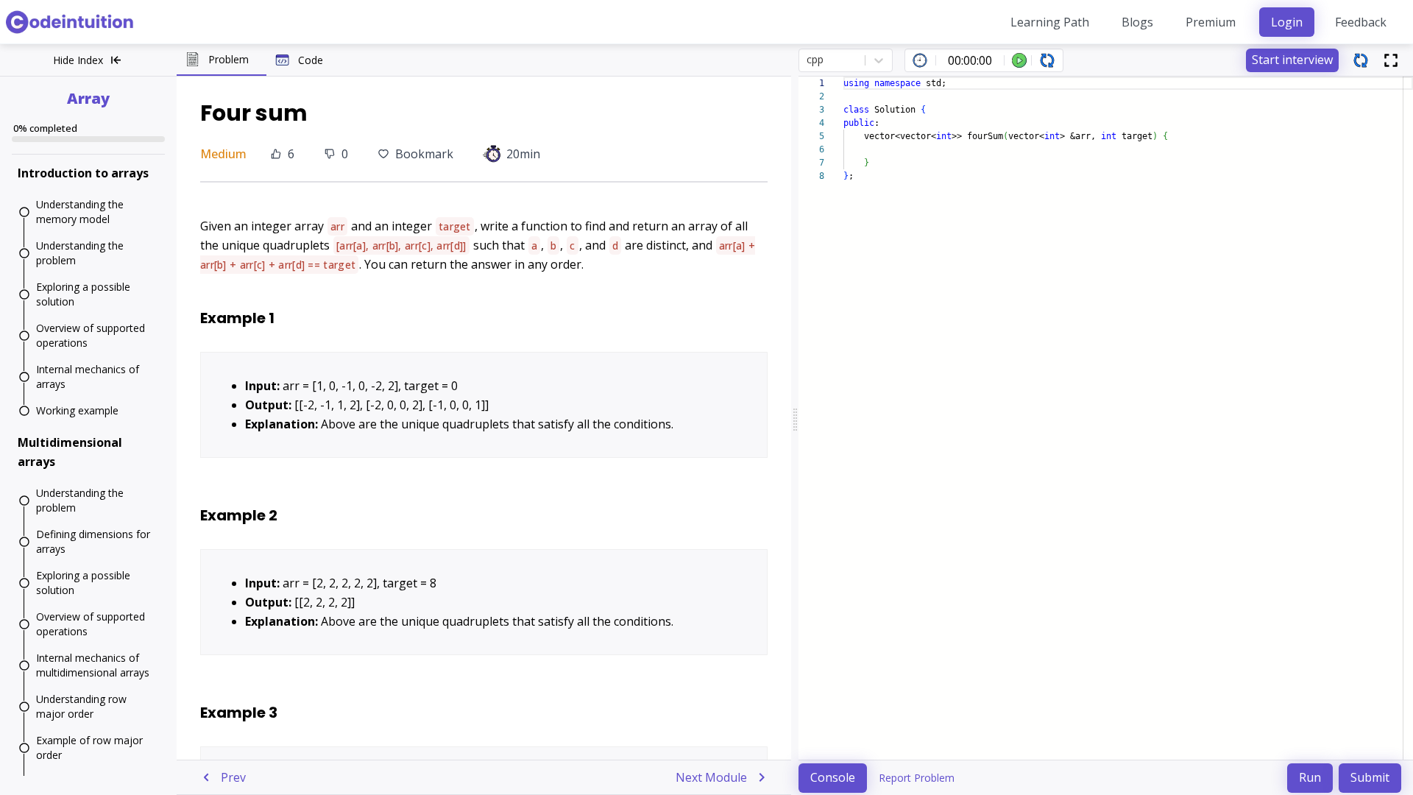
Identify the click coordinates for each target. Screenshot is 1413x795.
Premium (1211, 22)
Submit (1369, 777)
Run (1310, 777)
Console (832, 777)
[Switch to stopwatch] (920, 60)
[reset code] (1360, 60)
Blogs (1137, 22)
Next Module (711, 777)
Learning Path (1049, 22)
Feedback (1361, 22)
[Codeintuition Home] (70, 22)
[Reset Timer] (1047, 60)
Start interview (1292, 60)
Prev (233, 777)
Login (1287, 22)
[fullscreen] (1391, 60)
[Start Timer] (1019, 60)
